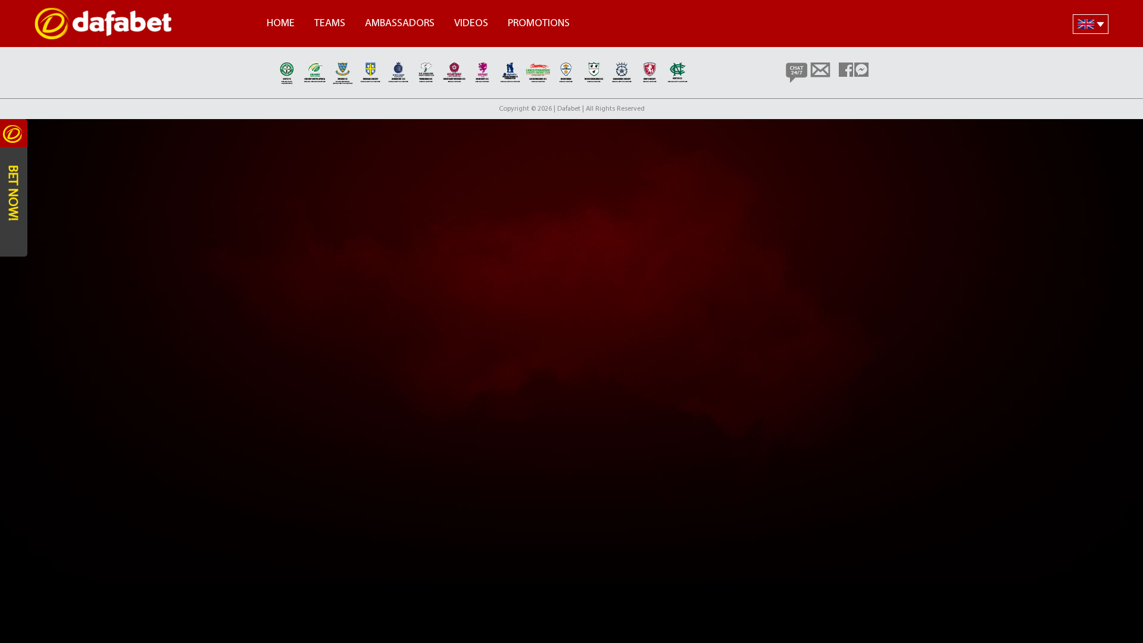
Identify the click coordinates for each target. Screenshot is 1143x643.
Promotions (539, 23)
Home (281, 23)
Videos (471, 23)
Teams (329, 23)
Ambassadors (400, 23)
